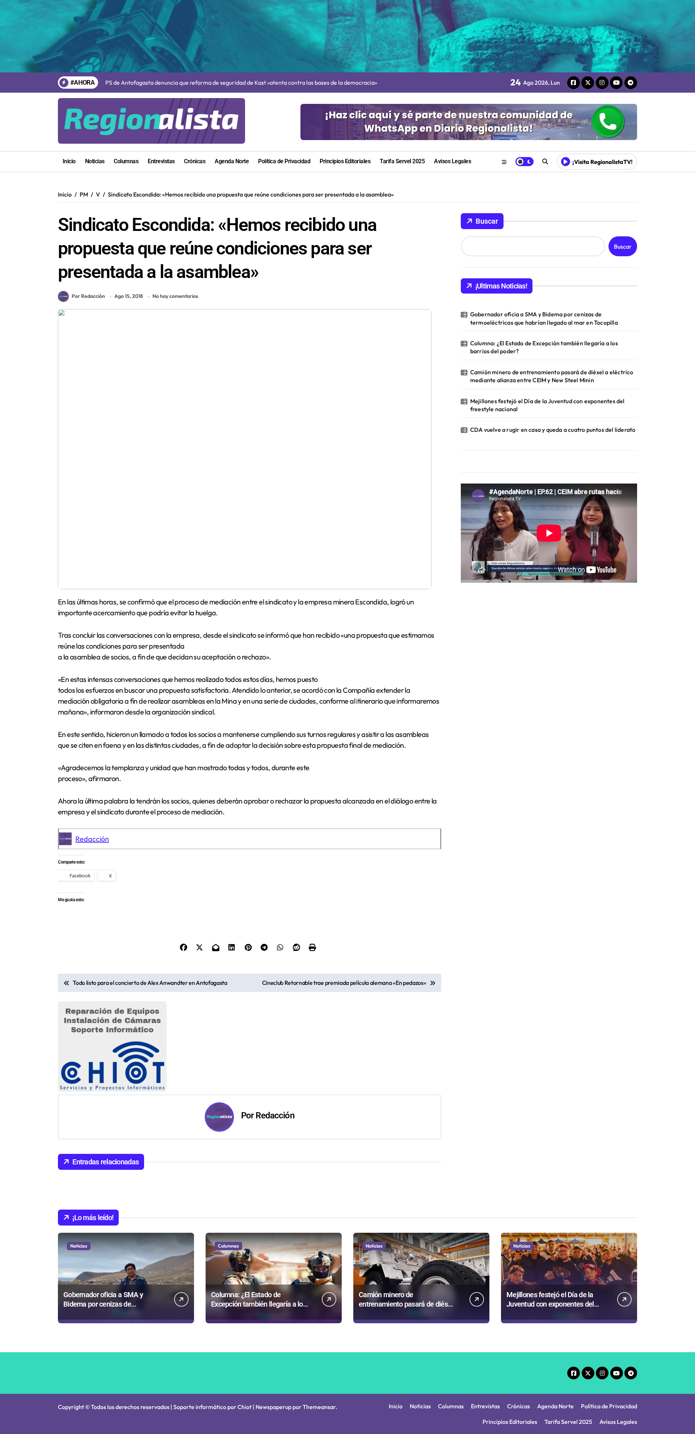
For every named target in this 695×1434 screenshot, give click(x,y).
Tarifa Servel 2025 (402, 161)
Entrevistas (161, 161)
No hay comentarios (175, 296)
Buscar (487, 221)
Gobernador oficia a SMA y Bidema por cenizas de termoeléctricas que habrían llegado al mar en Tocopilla (544, 318)
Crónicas (194, 161)
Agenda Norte (232, 161)
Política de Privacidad (284, 161)
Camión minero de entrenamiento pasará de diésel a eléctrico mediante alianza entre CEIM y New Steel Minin (551, 376)
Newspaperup (273, 1406)
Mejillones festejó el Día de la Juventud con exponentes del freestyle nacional (547, 405)
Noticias (95, 161)
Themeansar (319, 1406)
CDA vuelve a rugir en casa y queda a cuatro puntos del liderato (553, 429)
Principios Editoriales (345, 161)
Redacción (92, 838)
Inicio (69, 161)
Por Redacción (88, 296)
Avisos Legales (452, 161)
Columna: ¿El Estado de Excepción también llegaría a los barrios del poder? (544, 347)
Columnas (126, 161)
